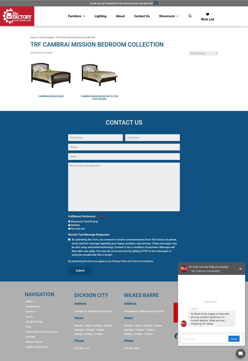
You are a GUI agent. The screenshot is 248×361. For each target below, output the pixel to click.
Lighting (100, 16)
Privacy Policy (119, 261)
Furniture (74, 16)
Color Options (34, 321)
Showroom (167, 16)
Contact (30, 311)
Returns (30, 337)
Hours (29, 316)
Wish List (207, 18)
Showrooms (32, 306)
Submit (80, 270)
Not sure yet (78, 228)
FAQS (28, 327)
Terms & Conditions (142, 261)
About (120, 16)
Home (33, 37)
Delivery (75, 225)
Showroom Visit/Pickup (84, 221)
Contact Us (142, 16)
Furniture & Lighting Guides (42, 332)
